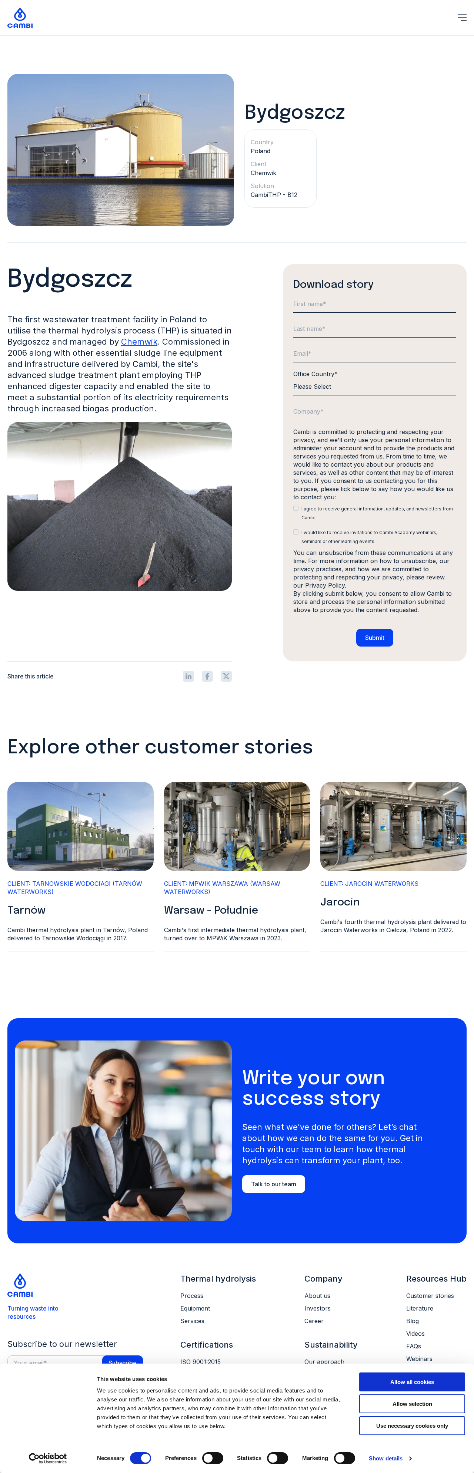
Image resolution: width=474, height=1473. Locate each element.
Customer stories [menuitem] (430, 1295)
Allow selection (412, 1404)
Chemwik (139, 341)
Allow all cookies (412, 1382)
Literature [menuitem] (419, 1308)
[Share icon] (188, 676)
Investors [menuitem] (317, 1308)
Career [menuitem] (314, 1321)
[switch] (212, 1458)
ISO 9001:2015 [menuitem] (200, 1361)
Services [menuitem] (192, 1321)
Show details (386, 1458)
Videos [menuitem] (415, 1333)
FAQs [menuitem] (413, 1346)
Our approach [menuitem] (324, 1361)
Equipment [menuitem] (195, 1308)
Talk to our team (273, 1184)
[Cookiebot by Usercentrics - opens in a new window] (48, 1458)
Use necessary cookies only (412, 1426)
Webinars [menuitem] (419, 1358)
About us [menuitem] (317, 1295)
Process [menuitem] (191, 1295)
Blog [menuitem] (412, 1321)
